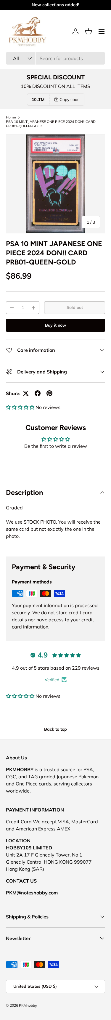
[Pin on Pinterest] (49, 393)
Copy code (69, 99)
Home (11, 117)
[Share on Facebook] (38, 393)
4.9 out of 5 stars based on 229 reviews (55, 668)
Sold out (75, 307)
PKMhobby (27, 1005)
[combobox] (55, 58)
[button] (88, 31)
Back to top (55, 729)
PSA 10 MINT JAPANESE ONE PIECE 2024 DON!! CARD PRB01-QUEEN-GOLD (51, 123)
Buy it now (55, 325)
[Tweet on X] (26, 393)
